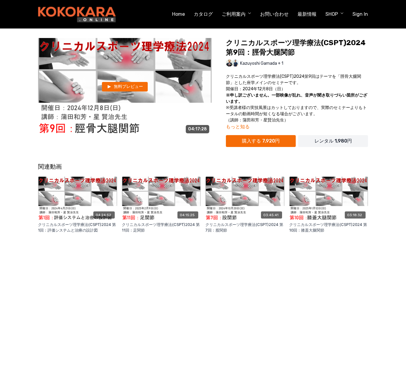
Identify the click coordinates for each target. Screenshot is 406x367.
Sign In (360, 14)
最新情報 (307, 14)
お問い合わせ (274, 14)
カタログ (203, 14)
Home (178, 14)
